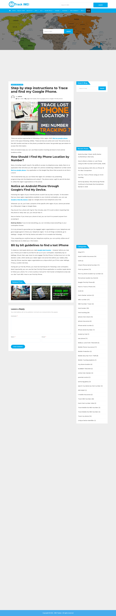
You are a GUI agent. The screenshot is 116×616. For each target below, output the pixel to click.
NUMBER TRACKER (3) (85, 368)
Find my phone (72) (84, 269)
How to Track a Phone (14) (86, 286)
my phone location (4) (85, 364)
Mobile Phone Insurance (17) (87, 347)
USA (36, 10)
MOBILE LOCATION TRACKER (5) (88, 343)
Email (44, 337)
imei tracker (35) (83, 308)
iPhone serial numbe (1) (85, 325)
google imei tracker (31, 98)
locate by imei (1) (83, 334)
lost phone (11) (82, 338)
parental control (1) (84, 377)
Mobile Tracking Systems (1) (87, 360)
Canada (57, 10)
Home (14, 10)
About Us (29, 10)
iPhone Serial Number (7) (86, 330)
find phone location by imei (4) (88, 278)
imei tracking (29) (83, 312)
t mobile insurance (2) (85, 394)
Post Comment (18, 346)
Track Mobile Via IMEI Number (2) (89, 412)
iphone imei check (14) (85, 317)
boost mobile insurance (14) (87, 256)
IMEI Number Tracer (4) (86, 304)
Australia (64, 10)
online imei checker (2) (85, 373)
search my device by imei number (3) (90, 386)
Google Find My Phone (17, 84)
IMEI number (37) (84, 299)
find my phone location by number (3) (90, 273)
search (101, 5)
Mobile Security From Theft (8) (88, 356)
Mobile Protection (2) (85, 351)
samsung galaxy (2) (84, 381)
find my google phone (43, 98)
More (82, 10)
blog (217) (81, 252)
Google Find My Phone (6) (86, 282)
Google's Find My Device (56, 98)
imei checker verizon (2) (86, 295)
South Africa (48, 10)
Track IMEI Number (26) (86, 399)
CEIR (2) (80, 261)
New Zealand (74, 10)
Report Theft (21, 10)
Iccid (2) (80, 291)
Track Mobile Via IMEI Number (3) (89, 407)
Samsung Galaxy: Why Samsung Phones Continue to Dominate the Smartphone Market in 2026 (91, 184)
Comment (14, 316)
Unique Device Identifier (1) (87, 420)
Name (13, 337)
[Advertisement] (58, 67)
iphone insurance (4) (85, 321)
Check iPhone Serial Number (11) (89, 265)
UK (41, 10)
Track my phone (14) (85, 416)
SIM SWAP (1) (82, 390)
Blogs (88, 10)
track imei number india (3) (87, 403)
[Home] (9, 10)
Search (102, 88)
